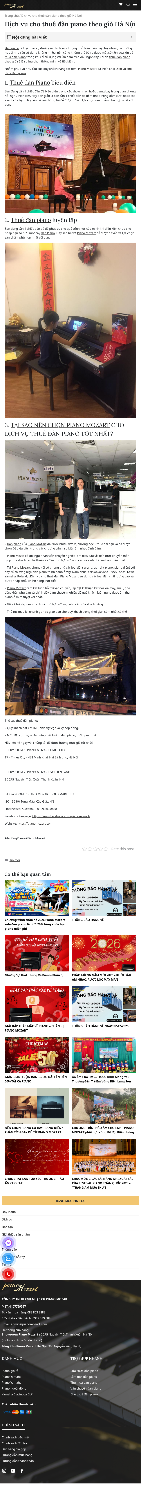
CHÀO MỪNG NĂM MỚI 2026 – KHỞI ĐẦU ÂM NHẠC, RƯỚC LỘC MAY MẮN (101, 977)
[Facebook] (21, 1471)
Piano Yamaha (11, 1377)
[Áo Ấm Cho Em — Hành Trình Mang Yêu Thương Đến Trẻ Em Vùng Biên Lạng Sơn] (104, 1055)
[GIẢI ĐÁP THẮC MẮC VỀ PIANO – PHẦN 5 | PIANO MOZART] (37, 1004)
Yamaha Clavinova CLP (17, 1394)
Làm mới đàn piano (83, 1377)
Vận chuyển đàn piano (85, 1388)
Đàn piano (12, 48)
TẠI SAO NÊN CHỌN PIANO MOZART (60, 425)
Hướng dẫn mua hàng (17, 1455)
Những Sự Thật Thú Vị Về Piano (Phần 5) (34, 975)
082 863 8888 (36, 1312)
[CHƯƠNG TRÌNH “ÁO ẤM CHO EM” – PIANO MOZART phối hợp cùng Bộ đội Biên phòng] (104, 1106)
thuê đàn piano (119, 57)
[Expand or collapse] (131, 37)
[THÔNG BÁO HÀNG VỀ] (104, 898)
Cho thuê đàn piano (84, 1394)
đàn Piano (48, 233)
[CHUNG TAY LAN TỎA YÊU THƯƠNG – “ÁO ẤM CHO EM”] (37, 1157)
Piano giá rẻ (10, 1371)
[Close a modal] (3, 745)
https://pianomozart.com (35, 823)
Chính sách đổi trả (14, 1443)
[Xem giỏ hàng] (120, 5)
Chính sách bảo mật (15, 1437)
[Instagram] (4, 1471)
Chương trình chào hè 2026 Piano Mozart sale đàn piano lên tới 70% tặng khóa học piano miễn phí (35, 924)
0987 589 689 (41, 1318)
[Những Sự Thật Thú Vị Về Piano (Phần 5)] (37, 953)
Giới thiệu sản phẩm (16, 1234)
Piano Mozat (15, 556)
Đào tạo (7, 1227)
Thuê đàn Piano (30, 82)
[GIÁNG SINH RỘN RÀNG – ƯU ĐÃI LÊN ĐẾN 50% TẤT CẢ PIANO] (37, 1055)
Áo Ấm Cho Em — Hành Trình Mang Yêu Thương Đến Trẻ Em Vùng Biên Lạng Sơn (101, 1079)
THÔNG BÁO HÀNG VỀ (88, 920)
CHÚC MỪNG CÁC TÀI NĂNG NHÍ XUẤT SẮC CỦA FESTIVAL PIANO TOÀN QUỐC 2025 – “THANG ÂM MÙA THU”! (102, 1183)
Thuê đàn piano (31, 219)
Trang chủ (12, 16)
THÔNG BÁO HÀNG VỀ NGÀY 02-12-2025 (100, 1026)
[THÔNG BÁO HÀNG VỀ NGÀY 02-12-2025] (104, 1004)
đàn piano (40, 572)
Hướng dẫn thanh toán (18, 1461)
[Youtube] (13, 1471)
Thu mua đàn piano (83, 1383)
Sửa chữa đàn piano (84, 1371)
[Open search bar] (128, 5)
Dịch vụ (7, 1219)
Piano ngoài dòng (14, 1388)
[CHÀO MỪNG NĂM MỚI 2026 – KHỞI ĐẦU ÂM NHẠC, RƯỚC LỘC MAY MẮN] (104, 953)
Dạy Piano (9, 1212)
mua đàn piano (15, 57)
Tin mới (15, 860)
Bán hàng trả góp (14, 1449)
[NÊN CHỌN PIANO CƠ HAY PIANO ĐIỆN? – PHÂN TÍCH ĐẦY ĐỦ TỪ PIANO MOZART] (37, 1106)
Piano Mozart (87, 69)
